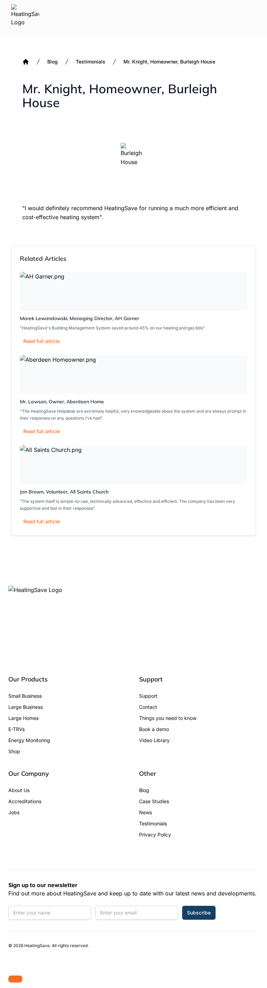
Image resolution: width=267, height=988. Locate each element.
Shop (14, 751)
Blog (52, 62)
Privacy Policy (155, 834)
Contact (148, 707)
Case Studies (154, 801)
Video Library (154, 740)
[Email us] (15, 979)
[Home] (25, 61)
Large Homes (23, 718)
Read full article (41, 341)
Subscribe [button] (199, 913)
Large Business (25, 707)
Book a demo (154, 729)
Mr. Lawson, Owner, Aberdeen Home (62, 401)
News (145, 812)
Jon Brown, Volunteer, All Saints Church (64, 492)
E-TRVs (16, 729)
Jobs (13, 812)
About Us (19, 790)
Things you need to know (167, 718)
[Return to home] (25, 18)
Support (148, 696)
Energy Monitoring (29, 740)
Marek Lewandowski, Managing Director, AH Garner (79, 318)
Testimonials (90, 62)
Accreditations (24, 801)
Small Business (25, 696)
